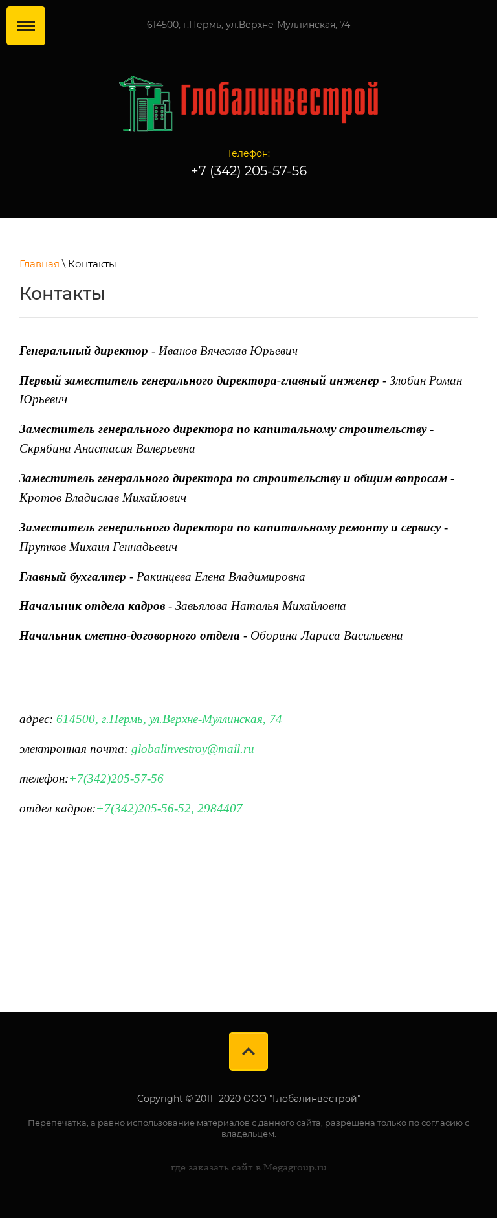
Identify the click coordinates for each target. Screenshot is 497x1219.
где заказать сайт (212, 1167)
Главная (39, 264)
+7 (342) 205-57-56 (249, 171)
